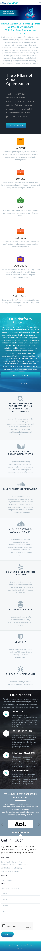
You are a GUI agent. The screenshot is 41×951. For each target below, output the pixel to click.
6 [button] (19, 832)
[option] (20, 824)
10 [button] (25, 832)
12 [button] (28, 832)
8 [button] (22, 832)
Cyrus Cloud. (20, 945)
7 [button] (21, 832)
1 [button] (12, 832)
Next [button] (39, 824)
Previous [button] (2, 824)
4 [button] (16, 832)
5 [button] (18, 832)
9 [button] (24, 832)
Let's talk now (20, 384)
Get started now (20, 375)
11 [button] (27, 832)
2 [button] (13, 832)
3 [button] (15, 832)
